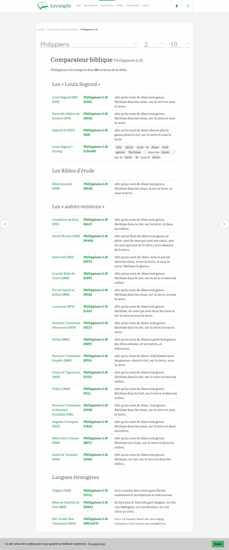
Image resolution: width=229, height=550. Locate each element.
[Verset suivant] (224, 224)
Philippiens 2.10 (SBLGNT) (95, 520)
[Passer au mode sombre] (176, 6)
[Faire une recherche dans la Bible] (187, 6)
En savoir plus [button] (96, 543)
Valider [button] (218, 544)
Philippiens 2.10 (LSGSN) (95, 148)
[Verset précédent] (5, 224)
